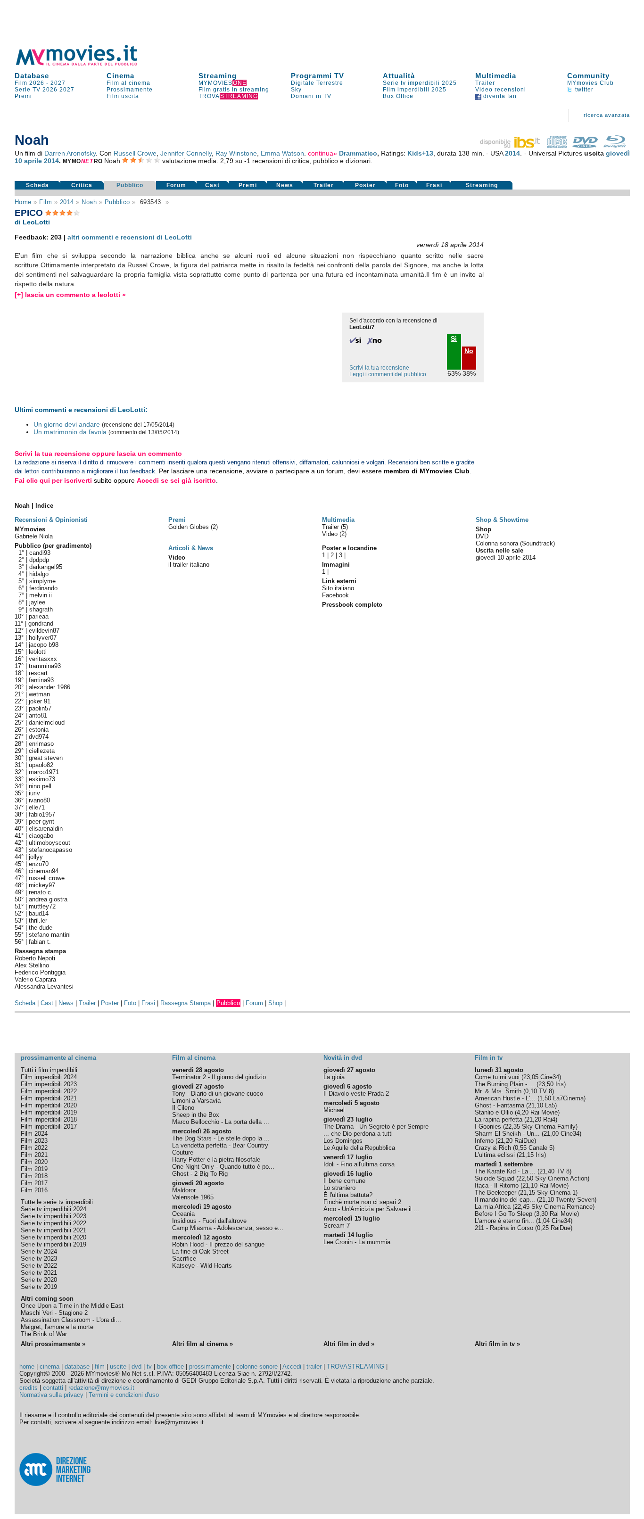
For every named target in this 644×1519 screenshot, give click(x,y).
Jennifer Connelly (186, 153)
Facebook (335, 595)
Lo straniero (339, 1187)
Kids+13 (420, 153)
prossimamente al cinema (58, 1057)
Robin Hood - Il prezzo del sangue (218, 1244)
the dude (40, 927)
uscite (118, 1366)
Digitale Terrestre (317, 83)
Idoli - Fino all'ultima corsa (359, 1164)
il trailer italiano (188, 564)
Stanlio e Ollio (494, 1112)
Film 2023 (34, 1140)
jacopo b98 (43, 644)
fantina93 (41, 680)
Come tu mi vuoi (497, 1077)
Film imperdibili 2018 (49, 1119)
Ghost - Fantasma (499, 1105)
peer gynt (41, 821)
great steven (46, 757)
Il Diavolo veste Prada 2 (356, 1093)
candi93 (39, 552)
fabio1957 (42, 814)
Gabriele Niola (34, 536)
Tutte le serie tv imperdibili (57, 1201)
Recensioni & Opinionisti (51, 519)
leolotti (38, 651)
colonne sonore (257, 1366)
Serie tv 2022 (39, 1265)
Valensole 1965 (193, 1197)
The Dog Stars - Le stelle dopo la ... (221, 1138)
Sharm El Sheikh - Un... (507, 1133)
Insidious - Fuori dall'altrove (209, 1220)
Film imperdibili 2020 (49, 1105)
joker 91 (39, 701)
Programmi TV (317, 76)
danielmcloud (47, 722)
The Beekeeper (495, 1192)
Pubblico (129, 185)
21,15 (526, 1154)
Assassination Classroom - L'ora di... (71, 1319)
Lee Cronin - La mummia (356, 1242)
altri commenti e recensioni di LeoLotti (129, 237)
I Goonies (488, 1126)
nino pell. (41, 786)
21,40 (546, 1171)
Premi (23, 96)
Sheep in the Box (195, 1114)
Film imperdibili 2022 (49, 1091)
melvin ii (40, 595)
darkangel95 (45, 566)
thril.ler (38, 920)
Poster (365, 185)
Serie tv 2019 (39, 1286)
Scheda (37, 185)
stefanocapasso (50, 849)
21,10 (535, 1105)
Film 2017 (34, 1183)
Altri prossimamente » (53, 1343)
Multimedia (495, 76)
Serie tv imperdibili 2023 (53, 1216)
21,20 (533, 1119)
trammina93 (45, 665)
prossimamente (210, 1366)
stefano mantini (50, 934)
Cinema (120, 76)
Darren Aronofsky (70, 153)
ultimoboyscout (49, 842)
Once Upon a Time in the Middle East (72, 1305)
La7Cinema (568, 1098)
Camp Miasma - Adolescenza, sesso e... (227, 1227)
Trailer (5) (335, 526)
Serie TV (28, 89)
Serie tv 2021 (39, 1272)
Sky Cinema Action (561, 1178)
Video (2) (334, 533)
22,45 (521, 1206)
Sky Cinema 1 (556, 1192)
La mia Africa (493, 1206)
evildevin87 (44, 630)
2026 (50, 89)
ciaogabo (41, 835)
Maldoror (184, 1190)
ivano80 (39, 800)
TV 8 (545, 1091)
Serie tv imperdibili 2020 (53, 1237)
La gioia (334, 1077)
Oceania (183, 1213)
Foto (402, 185)
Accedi (291, 1366)
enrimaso (41, 743)
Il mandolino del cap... (505, 1199)
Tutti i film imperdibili (49, 1069)
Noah (89, 202)
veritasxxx (43, 658)
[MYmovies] (85, 63)
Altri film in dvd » (348, 1343)
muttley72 (42, 906)
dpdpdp (39, 559)
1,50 (545, 1098)
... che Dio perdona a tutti (358, 1133)
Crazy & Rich (493, 1147)
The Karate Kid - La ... (505, 1171)
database (77, 1366)
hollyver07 (43, 637)
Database (32, 76)
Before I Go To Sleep (503, 1213)
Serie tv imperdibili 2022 (53, 1223)
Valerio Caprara (35, 979)
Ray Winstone (236, 153)
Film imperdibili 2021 (49, 1098)
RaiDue (524, 1140)
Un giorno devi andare (66, 424)
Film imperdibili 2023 (49, 1084)
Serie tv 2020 (39, 1279)
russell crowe (47, 878)
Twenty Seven (575, 1199)
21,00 (551, 1133)
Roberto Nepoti (35, 958)
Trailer (485, 83)
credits (28, 1387)
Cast (212, 185)
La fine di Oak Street (200, 1251)
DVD (482, 536)
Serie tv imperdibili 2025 (420, 83)
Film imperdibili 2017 (49, 1126)
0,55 (521, 1147)
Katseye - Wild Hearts (202, 1265)
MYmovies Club (590, 83)
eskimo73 (42, 779)
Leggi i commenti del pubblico (387, 374)
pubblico (117, 202)
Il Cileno (183, 1107)
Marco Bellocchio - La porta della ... (220, 1121)
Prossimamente (130, 89)
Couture (182, 1152)
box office (170, 1366)
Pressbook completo (352, 604)
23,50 (545, 1084)
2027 (58, 83)
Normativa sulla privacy (51, 1394)
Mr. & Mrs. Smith (498, 1091)
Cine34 (549, 1077)
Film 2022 (34, 1147)
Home (23, 202)
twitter (583, 89)
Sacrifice (184, 1258)
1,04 (544, 1220)
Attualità (399, 76)
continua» (322, 153)
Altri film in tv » (497, 1343)
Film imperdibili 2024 (49, 1077)
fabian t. (40, 941)
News (284, 185)
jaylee (37, 602)
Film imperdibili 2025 (414, 89)
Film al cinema (128, 83)
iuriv (34, 793)
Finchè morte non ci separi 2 (362, 1201)
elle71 (37, 807)
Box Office (398, 96)
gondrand (40, 623)
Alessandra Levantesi (44, 986)
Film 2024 (34, 1133)
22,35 (512, 1126)
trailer (314, 1366)
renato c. (41, 892)
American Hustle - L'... (505, 1098)
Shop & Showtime (502, 519)
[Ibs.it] (510, 145)
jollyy (36, 856)
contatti (53, 1387)
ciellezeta (42, 750)
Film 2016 (34, 1190)
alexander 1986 (49, 687)
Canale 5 (540, 1147)
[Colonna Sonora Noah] (557, 145)
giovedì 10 (490, 557)
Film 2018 (34, 1176)
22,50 (525, 1178)
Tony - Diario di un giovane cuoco (217, 1093)
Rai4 (549, 1119)
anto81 (38, 715)
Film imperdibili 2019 (49, 1112)
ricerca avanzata (607, 115)
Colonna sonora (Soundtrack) (515, 543)
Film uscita (123, 96)
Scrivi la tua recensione (379, 367)
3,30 (542, 1213)
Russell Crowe (135, 153)
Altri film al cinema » (202, 1343)
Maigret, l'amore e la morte (57, 1326)
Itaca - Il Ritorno (497, 1185)
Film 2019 (34, 1168)
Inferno (484, 1140)
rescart (38, 673)
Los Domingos (343, 1140)
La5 (550, 1105)
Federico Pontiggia (40, 972)
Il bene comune (344, 1180)
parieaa (39, 616)
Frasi (434, 185)
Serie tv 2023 (39, 1258)
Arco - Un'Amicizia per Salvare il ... (371, 1209)
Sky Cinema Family (549, 1126)
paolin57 (40, 708)
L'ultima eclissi (495, 1154)
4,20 (522, 1112)
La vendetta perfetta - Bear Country (220, 1145)
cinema (49, 1366)
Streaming (217, 76)
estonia (39, 729)
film (45, 202)
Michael (334, 1110)
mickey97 (42, 885)
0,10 (531, 1091)
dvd (136, 1366)
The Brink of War (44, 1333)
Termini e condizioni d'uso (124, 1394)
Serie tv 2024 (39, 1251)
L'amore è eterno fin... (504, 1220)
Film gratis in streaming (233, 89)
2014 (512, 153)
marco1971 (44, 772)
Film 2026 (29, 83)
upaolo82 (41, 764)
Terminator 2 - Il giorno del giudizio (219, 1077)
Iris (559, 1084)
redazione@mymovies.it (101, 1387)
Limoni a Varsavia (196, 1100)
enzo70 (39, 863)
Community (588, 76)
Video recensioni (500, 89)
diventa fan (499, 96)
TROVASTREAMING (355, 1366)
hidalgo (39, 574)
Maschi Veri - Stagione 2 (54, 1312)
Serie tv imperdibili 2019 (53, 1244)
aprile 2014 (41, 161)
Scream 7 (336, 1225)
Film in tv (489, 1057)
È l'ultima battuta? (347, 1194)
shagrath (41, 609)
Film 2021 (34, 1154)
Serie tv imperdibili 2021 (53, 1230)
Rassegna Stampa (185, 1003)
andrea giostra (48, 899)
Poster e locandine (349, 548)
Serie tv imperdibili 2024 (53, 1209)
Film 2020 (34, 1161)
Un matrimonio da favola (70, 432)
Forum (176, 185)
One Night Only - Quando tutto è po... (223, 1166)
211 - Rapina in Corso (504, 1227)
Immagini (336, 564)
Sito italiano (338, 588)
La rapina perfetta (498, 1119)
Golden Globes (189, 526)
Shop (275, 1003)
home (26, 1366)
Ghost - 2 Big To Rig (200, 1173)
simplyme (42, 581)
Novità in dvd (342, 1057)
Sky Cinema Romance (562, 1206)
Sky (296, 89)
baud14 (39, 913)
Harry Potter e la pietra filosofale (216, 1159)
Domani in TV (311, 96)
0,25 (543, 1227)
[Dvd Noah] (585, 145)
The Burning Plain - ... (505, 1084)
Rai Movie (544, 1112)
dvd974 (39, 736)
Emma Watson (282, 153)
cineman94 (43, 871)
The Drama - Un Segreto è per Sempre (376, 1126)
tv (149, 1366)
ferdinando (43, 588)
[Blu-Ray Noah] (614, 145)
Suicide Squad (494, 1178)
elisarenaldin (46, 828)
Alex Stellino (32, 965)
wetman (39, 694)
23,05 (530, 1077)
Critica (81, 185)
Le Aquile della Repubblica (359, 1147)
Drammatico (358, 153)
